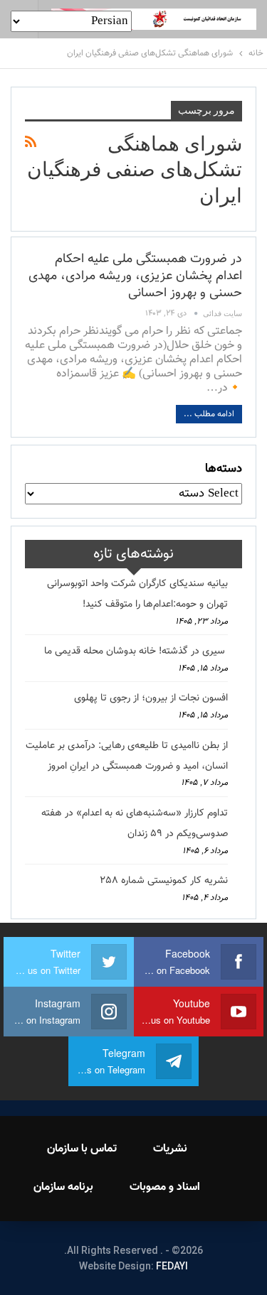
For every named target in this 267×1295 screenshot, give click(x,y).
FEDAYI (172, 1266)
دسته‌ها (223, 469)
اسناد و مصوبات (165, 1187)
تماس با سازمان (82, 1149)
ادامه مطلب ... (209, 414)
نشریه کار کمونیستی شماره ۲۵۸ (164, 881)
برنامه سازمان (63, 1187)
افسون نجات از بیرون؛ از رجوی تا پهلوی (151, 698)
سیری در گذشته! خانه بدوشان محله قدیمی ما (136, 651)
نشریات (170, 1149)
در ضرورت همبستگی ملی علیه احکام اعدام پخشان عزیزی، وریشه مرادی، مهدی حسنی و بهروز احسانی (135, 276)
